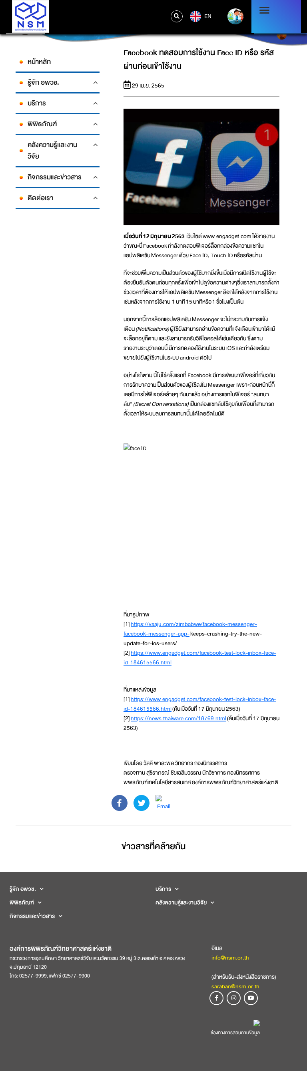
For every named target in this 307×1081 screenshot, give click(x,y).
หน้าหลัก (39, 62)
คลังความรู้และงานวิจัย (52, 150)
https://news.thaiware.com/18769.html (178, 718)
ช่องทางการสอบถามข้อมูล (235, 1033)
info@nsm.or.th (230, 957)
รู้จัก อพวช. (43, 82)
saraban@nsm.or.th (235, 986)
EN (207, 15)
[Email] (163, 802)
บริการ (37, 103)
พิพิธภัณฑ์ (42, 124)
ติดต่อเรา (40, 198)
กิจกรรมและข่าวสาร (55, 177)
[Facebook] (120, 802)
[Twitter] (142, 802)
